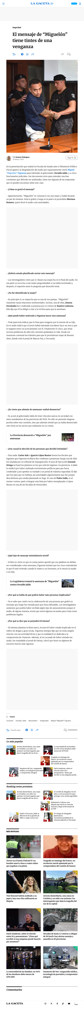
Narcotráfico (33, 721)
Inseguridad (44, 721)
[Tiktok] (63, 1003)
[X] (51, 1003)
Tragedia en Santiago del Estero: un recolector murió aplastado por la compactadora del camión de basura (59, 863)
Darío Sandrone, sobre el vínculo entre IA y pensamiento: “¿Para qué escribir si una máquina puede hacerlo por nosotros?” (65, 772)
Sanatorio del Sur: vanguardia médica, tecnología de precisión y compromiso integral (31, 770)
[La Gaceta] (42, 3)
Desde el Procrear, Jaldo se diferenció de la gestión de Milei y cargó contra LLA (29, 816)
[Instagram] (45, 1003)
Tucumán (9, 721)
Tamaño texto (15, 730)
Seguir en (70, 158)
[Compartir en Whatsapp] (27, 54)
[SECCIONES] (6, 3)
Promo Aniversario (74, 4)
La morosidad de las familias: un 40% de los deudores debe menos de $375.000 (65, 749)
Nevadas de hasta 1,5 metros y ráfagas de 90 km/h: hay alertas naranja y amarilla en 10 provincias (60, 936)
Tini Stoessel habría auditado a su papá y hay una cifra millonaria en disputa (21, 898)
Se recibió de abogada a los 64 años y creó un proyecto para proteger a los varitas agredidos (65, 794)
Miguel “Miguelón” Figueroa (61, 721)
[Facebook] (57, 1003)
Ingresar (80, 3)
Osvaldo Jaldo (21, 721)
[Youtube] (69, 1003)
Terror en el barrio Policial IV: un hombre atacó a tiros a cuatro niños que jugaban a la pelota (22, 863)
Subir (76, 1004)
